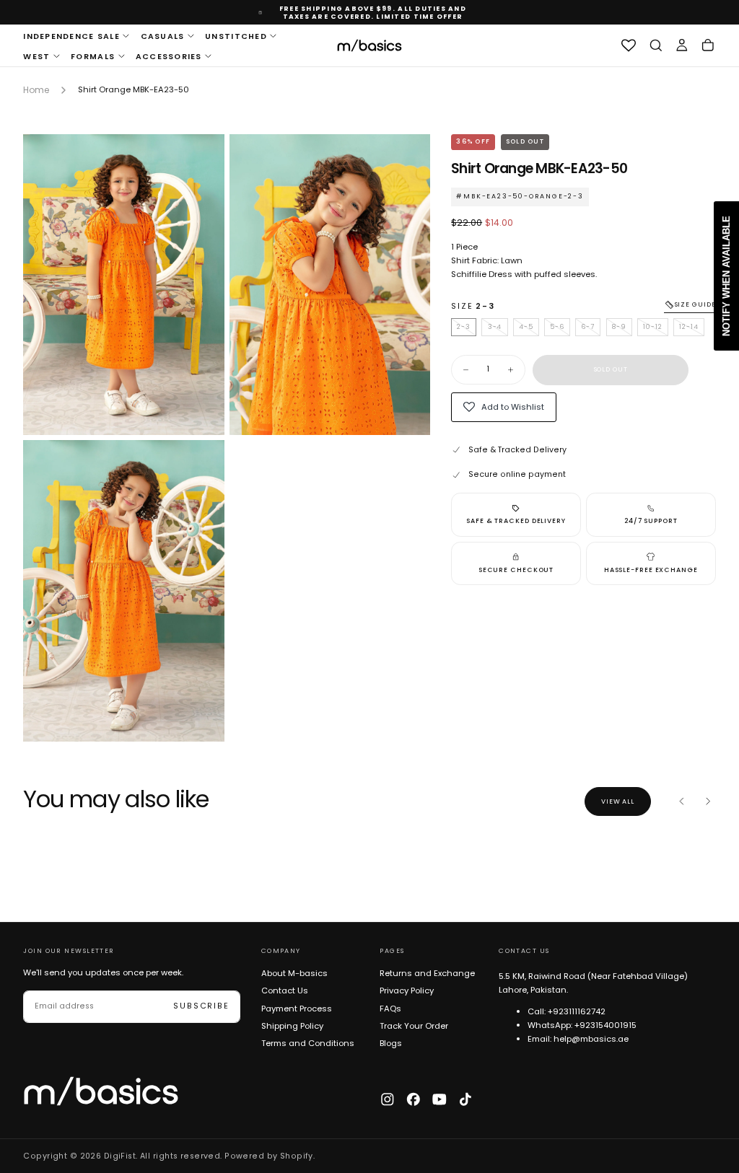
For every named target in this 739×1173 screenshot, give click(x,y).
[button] (656, 45)
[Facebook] (413, 1099)
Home (36, 90)
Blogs (391, 1043)
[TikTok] (465, 1099)
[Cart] (708, 45)
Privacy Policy (407, 990)
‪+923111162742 (576, 1011)
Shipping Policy (292, 1026)
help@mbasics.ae (591, 1039)
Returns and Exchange (427, 973)
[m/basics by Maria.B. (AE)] (101, 1091)
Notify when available (726, 276)
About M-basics (294, 973)
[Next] (708, 801)
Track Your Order (414, 1026)
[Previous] (682, 801)
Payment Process (296, 1008)
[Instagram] (387, 1099)
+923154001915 (605, 1025)
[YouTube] (439, 1099)
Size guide (695, 304)
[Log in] (682, 45)
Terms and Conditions (307, 1043)
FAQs (390, 1008)
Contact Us (284, 990)
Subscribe (201, 1006)
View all (617, 801)
